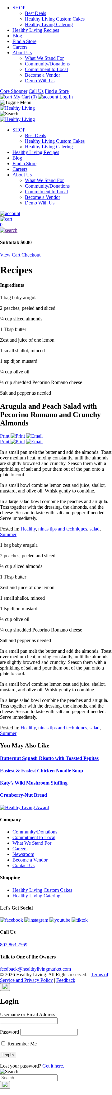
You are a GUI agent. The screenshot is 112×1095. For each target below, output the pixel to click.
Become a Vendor (42, 75)
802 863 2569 (13, 944)
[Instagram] (36, 920)
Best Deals (35, 13)
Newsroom (23, 854)
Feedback (65, 980)
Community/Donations (47, 63)
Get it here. (53, 1066)
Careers (19, 47)
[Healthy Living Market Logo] (17, 119)
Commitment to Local (46, 69)
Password (9, 1032)
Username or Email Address (27, 1014)
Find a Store (24, 41)
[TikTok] (80, 920)
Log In (65, 96)
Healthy (28, 528)
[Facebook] (11, 920)
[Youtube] (59, 920)
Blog (17, 35)
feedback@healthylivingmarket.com (35, 969)
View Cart (10, 254)
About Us (22, 52)
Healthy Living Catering (49, 24)
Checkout (30, 254)
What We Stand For (44, 58)
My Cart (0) (25, 96)
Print (5, 436)
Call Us (36, 91)
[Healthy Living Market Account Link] (56, 213)
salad (95, 528)
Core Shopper (13, 91)
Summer (8, 534)
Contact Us (23, 865)
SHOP (19, 7)
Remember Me (21, 1043)
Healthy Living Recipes (35, 30)
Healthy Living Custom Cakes (55, 19)
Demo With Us (39, 80)
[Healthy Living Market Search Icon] (56, 230)
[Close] (5, 987)
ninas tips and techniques (62, 528)
